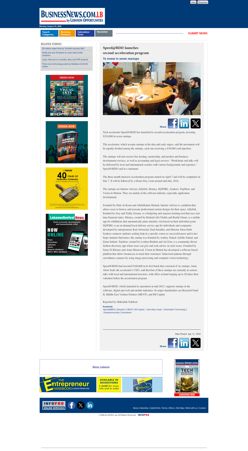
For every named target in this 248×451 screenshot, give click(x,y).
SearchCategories (47, 33)
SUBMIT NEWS (198, 33)
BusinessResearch (66, 33)
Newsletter (102, 32)
